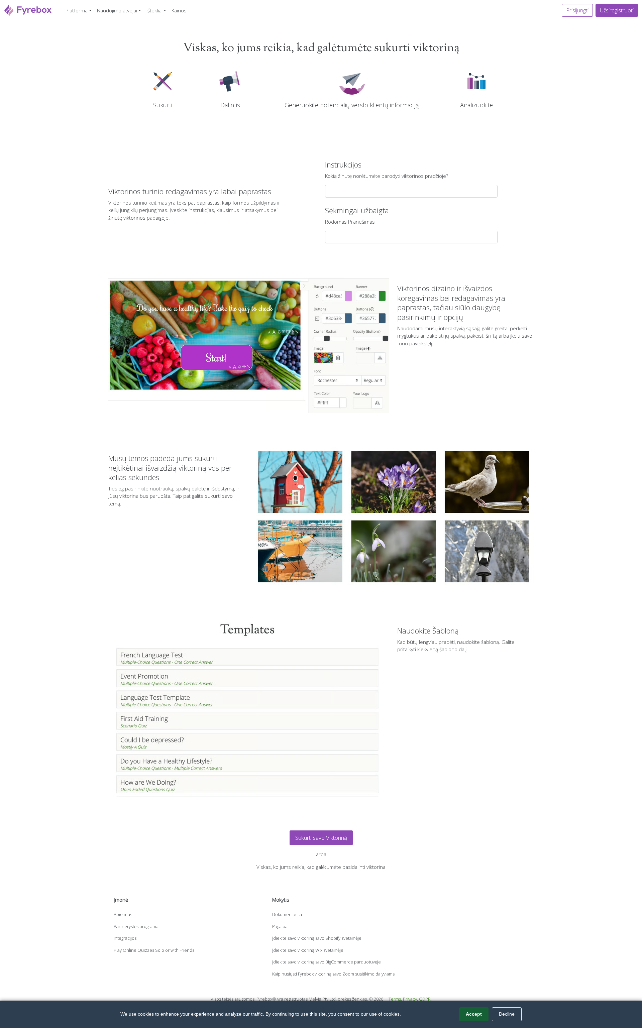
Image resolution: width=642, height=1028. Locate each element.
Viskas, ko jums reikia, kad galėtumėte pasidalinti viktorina (321, 867)
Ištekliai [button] (154, 10)
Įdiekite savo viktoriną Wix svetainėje (307, 950)
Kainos (179, 10)
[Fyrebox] (28, 9)
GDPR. (425, 999)
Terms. (395, 999)
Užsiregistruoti (617, 10)
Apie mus (123, 914)
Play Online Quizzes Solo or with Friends (154, 950)
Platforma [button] (77, 10)
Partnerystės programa (136, 926)
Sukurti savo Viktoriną (321, 837)
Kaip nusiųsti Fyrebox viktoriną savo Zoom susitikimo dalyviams (333, 974)
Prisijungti (577, 10)
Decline (507, 1014)
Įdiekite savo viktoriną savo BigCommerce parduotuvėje (326, 962)
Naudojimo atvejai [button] (117, 10)
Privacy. (410, 999)
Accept (474, 1014)
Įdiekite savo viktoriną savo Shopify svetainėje (316, 938)
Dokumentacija (287, 914)
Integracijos (125, 938)
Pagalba (280, 926)
